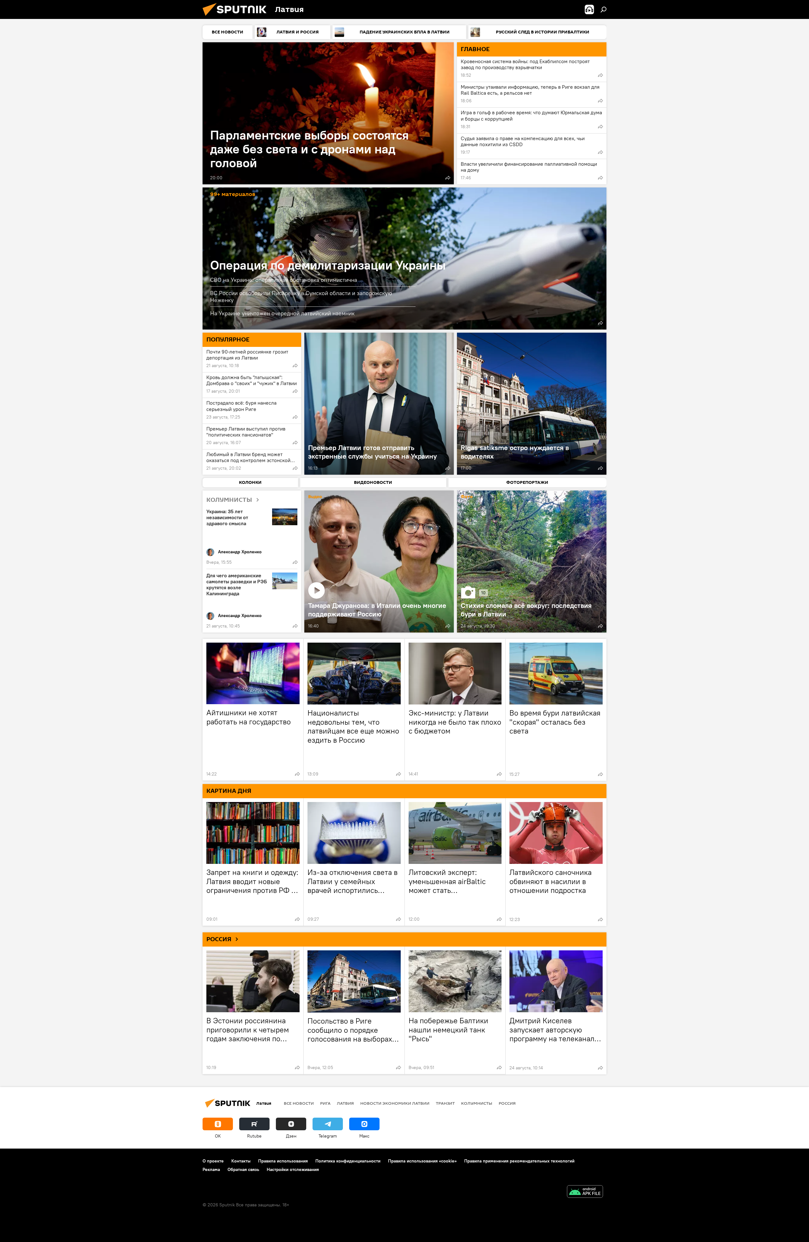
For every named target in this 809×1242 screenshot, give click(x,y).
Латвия (345, 1103)
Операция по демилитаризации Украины (328, 265)
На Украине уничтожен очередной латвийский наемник (282, 313)
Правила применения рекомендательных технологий (519, 1161)
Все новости (299, 1103)
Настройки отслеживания (293, 1169)
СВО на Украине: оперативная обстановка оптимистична (283, 279)
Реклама (211, 1169)
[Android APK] (584, 1192)
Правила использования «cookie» (422, 1161)
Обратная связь (243, 1169)
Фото (467, 497)
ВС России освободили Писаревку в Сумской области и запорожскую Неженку (301, 296)
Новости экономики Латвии (394, 1103)
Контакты (241, 1161)
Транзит (445, 1103)
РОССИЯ (218, 939)
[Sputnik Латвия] (237, 17)
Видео (315, 497)
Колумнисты (476, 1103)
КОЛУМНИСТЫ (229, 500)
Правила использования (283, 1161)
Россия (507, 1103)
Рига (325, 1103)
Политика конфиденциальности (347, 1161)
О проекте (213, 1161)
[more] (448, 178)
